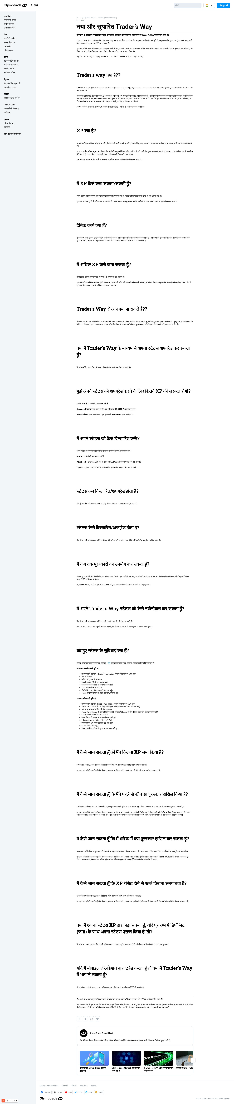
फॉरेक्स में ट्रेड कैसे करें (12, 98)
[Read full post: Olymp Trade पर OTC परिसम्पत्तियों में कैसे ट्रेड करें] (158, 1058)
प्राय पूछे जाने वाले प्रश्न (12, 134)
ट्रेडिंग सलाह (8, 50)
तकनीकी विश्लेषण (10, 38)
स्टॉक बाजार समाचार (11, 65)
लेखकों (74, 1086)
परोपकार (7, 127)
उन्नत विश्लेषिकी (9, 28)
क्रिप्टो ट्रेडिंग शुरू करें (12, 83)
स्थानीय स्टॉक (9, 69)
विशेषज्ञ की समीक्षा (10, 20)
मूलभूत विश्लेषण (9, 42)
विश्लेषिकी (7, 16)
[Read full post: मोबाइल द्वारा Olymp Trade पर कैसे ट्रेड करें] (94, 1058)
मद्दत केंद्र (83, 1086)
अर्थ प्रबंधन (8, 46)
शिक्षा (5, 34)
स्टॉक (6, 57)
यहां (109, 663)
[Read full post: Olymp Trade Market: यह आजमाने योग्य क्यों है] (126, 1058)
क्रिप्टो (6, 79)
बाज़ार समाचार (9, 24)
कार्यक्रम (7, 112)
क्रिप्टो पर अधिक (10, 87)
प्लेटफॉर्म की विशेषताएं (11, 108)
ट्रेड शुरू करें (223, 5)
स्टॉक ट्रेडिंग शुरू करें (11, 61)
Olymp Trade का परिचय (49, 1086)
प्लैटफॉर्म (65, 1086)
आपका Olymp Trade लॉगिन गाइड (189, 1068)
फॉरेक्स (6, 94)
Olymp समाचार (9, 105)
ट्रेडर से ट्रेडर (9, 123)
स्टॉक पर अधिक (9, 72)
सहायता (93, 1086)
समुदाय (6, 119)
